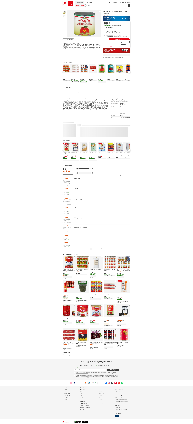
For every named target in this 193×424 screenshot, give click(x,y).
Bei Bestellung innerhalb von (113, 32)
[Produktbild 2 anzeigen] (64, 15)
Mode (65, 401)
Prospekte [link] (100, 391)
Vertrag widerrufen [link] (84, 409)
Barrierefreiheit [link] (128, 421)
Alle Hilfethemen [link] (84, 403)
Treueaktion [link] (101, 399)
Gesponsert (128, 254)
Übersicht (83, 389)
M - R (82, 395)
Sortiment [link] (100, 395)
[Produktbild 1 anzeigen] (64, 12)
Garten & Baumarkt (67, 393)
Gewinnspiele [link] (101, 401)
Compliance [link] (100, 421)
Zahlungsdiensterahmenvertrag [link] (121, 397)
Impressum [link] (95, 421)
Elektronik (65, 391)
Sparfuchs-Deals (66, 389)
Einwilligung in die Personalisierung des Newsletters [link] (82, 376)
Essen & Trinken (66, 408)
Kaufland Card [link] (101, 393)
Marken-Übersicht (67, 410)
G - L (82, 393)
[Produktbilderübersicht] (64, 23)
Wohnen (65, 399)
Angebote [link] (100, 389)
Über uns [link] (118, 391)
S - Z (82, 397)
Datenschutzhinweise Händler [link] (121, 399)
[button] (117, 25)
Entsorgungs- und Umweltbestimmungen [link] (118, 421)
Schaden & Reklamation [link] (85, 411)
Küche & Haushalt (67, 395)
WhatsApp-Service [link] (102, 406)
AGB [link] (109, 421)
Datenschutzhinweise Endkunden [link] (122, 401)
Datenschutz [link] (105, 421)
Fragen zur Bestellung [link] (85, 405)
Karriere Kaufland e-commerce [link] (121, 409)
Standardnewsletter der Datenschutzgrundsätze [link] (82, 373)
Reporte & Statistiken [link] (120, 389)
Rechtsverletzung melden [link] (85, 414)
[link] (89, 2)
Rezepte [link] (100, 397)
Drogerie (65, 403)
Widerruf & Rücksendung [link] (85, 407)
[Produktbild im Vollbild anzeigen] (84, 23)
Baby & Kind (66, 397)
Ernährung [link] (101, 403)
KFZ (64, 406)
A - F (82, 391)
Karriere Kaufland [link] (119, 407)
